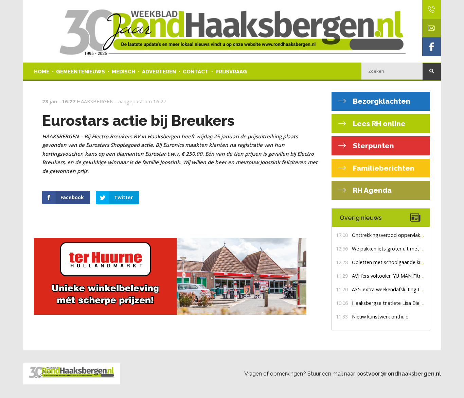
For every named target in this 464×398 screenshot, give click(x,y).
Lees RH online (378, 123)
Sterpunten (372, 145)
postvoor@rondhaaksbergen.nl (398, 373)
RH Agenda (371, 190)
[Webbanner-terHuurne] (178, 276)
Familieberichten (382, 168)
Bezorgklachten (380, 101)
